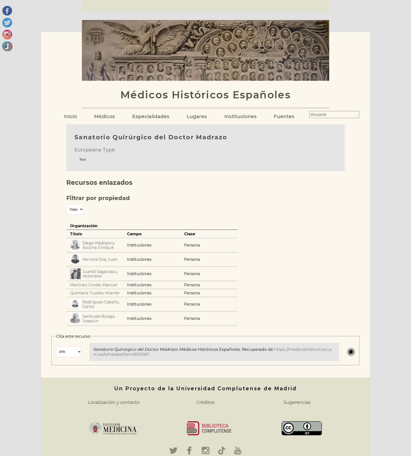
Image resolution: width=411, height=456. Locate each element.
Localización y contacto (114, 402)
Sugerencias (297, 402)
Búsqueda (306, 114)
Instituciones (240, 116)
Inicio (70, 116)
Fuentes (284, 116)
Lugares (197, 116)
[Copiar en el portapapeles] (351, 352)
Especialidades (150, 116)
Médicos (104, 116)
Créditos (205, 402)
